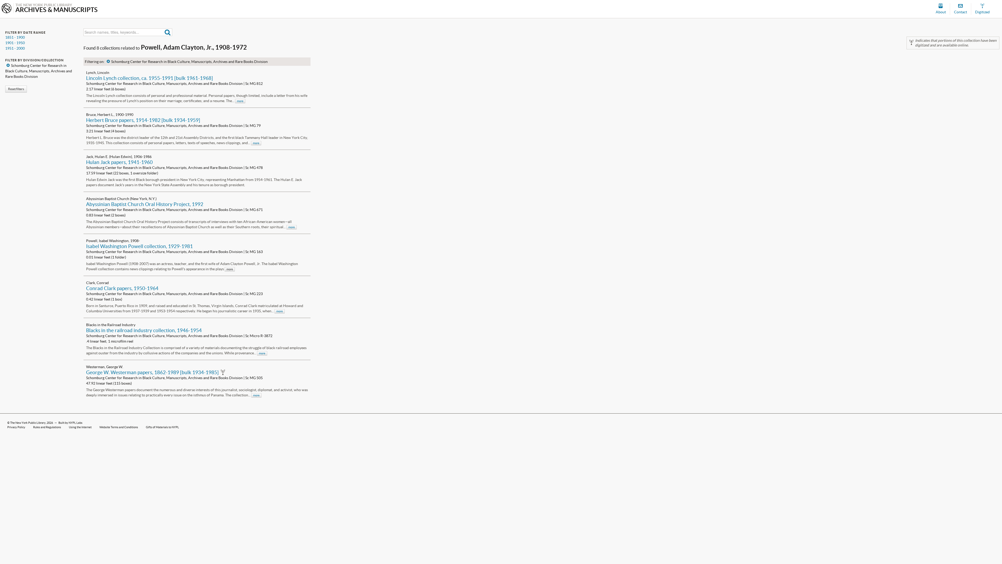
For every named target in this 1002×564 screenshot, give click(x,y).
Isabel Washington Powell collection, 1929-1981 (139, 246)
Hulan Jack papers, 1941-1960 (119, 162)
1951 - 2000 (15, 48)
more (240, 101)
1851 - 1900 (15, 37)
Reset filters (16, 89)
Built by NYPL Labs (70, 422)
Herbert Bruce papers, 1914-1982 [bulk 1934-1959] (143, 120)
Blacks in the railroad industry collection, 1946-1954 (144, 330)
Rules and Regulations (47, 427)
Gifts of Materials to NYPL (162, 427)
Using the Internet (80, 427)
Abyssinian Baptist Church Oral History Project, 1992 (144, 204)
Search (167, 32)
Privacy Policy (16, 427)
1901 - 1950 (15, 43)
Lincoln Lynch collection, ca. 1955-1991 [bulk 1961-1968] (149, 78)
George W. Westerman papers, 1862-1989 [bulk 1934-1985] (152, 372)
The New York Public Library (28, 422)
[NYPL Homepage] (6, 8)
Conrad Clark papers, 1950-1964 (122, 288)
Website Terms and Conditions (118, 427)
